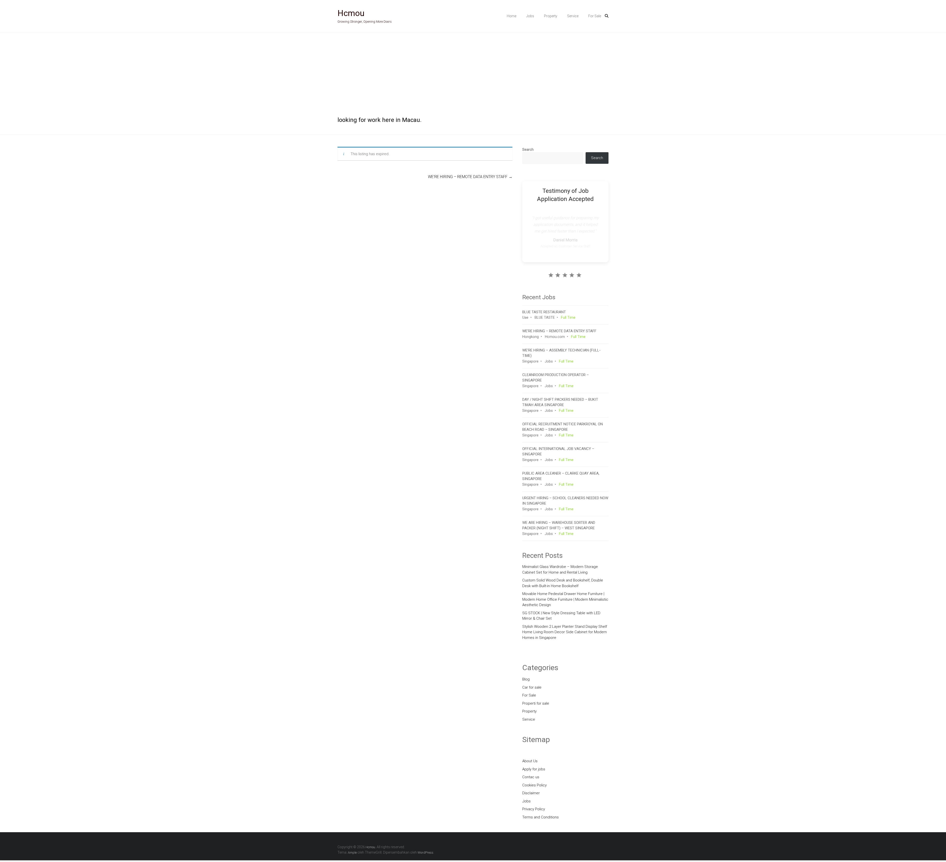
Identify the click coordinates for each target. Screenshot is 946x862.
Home (511, 16)
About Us (530, 761)
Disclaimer (531, 793)
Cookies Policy (534, 785)
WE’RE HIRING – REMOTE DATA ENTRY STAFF (470, 176)
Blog (526, 679)
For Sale (594, 16)
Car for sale (531, 687)
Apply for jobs (533, 769)
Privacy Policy (533, 809)
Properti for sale (535, 703)
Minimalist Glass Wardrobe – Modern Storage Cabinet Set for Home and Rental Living (560, 569)
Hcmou (351, 13)
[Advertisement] (473, 69)
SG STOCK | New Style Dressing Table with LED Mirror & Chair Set (561, 616)
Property (550, 16)
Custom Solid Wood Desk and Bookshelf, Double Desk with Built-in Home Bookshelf (562, 583)
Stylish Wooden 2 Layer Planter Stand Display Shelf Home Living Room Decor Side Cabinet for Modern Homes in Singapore (564, 632)
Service (572, 16)
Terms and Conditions (540, 817)
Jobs (530, 16)
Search (528, 149)
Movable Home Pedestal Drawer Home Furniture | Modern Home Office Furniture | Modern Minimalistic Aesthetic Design (565, 599)
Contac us (530, 777)
